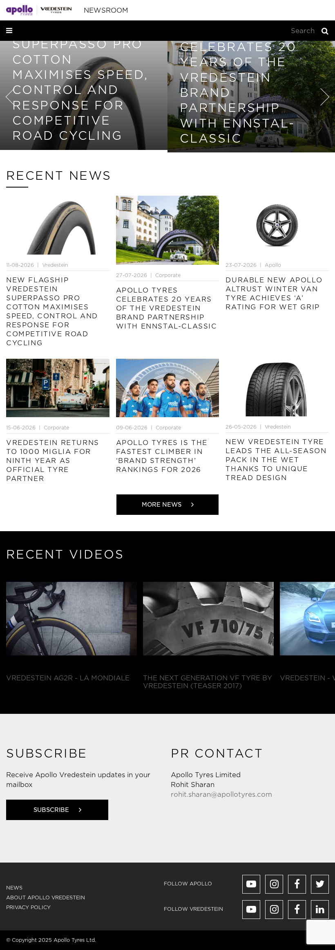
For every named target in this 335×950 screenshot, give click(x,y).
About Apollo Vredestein (45, 897)
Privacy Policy (28, 907)
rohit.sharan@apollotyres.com (221, 794)
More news (162, 504)
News (14, 888)
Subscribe (52, 810)
